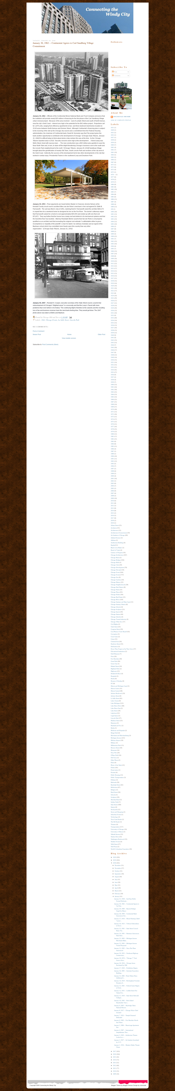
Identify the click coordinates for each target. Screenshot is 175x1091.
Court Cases (114, 636)
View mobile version (69, 338)
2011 (112, 503)
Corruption (114, 634)
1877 (112, 177)
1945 (112, 347)
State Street (114, 804)
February (117, 893)
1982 (112, 439)
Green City (114, 663)
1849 (112, 130)
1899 (112, 234)
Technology (114, 817)
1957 (112, 377)
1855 (112, 135)
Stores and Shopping (117, 812)
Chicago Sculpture (116, 609)
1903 (112, 244)
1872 (112, 167)
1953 (112, 367)
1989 (112, 453)
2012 (112, 505)
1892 (112, 216)
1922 (112, 290)
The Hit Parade (115, 822)
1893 (112, 219)
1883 (112, 192)
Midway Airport (115, 740)
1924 (112, 295)
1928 (112, 305)
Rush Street (114, 792)
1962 (43, 320)
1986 (112, 449)
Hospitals (113, 676)
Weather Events (115, 841)
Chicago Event (115, 572)
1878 (112, 179)
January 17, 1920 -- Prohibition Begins (125, 968)
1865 (112, 157)
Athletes (113, 540)
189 (112, 209)
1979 (112, 431)
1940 (112, 335)
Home (69, 334)
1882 (112, 189)
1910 (112, 261)
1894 (112, 221)
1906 (112, 251)
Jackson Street (115, 696)
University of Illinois (117, 831)
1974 (112, 419)
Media (113, 728)
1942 (112, 340)
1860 (112, 145)
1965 (112, 397)
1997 (112, 468)
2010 (112, 500)
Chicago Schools (116, 607)
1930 (112, 310)
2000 (112, 476)
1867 (112, 162)
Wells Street (114, 844)
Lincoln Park (74, 320)
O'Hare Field (114, 755)
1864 (112, 155)
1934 (112, 320)
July (116, 879)
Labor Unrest (115, 701)
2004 (112, 486)
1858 (112, 140)
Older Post (101, 334)
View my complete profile (121, 120)
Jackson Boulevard (116, 693)
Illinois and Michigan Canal (119, 686)
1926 (112, 300)
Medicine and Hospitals (118, 730)
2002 (112, 481)
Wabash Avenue (115, 834)
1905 (112, 248)
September (118, 874)
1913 (112, 268)
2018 (112, 520)
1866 (112, 159)
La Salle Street (63, 320)
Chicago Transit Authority (118, 619)
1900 (112, 236)
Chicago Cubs (115, 565)
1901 (112, 239)
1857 (112, 137)
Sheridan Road (115, 799)
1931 (112, 313)
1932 (112, 315)
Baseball (113, 545)
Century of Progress (117, 552)
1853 (112, 132)
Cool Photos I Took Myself (119, 631)
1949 (112, 357)
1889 (112, 206)
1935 (112, 323)
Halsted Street (115, 666)
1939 (112, 332)
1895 (112, 224)
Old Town (114, 757)
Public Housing (115, 775)
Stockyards (114, 809)
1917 (112, 278)
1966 (112, 399)
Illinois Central (115, 691)
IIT (112, 683)
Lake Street (114, 710)
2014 (112, 510)
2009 (112, 498)
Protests (113, 772)
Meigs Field (114, 733)
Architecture (114, 530)
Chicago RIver (115, 599)
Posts (115, 72)
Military (113, 743)
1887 (112, 202)
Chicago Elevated (116, 570)
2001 (112, 478)
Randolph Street (115, 785)
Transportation (115, 827)
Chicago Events (51, 320)
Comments (117, 75)
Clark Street (114, 627)
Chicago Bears (115, 557)
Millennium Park (116, 745)
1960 (112, 384)
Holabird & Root (116, 673)
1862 (112, 150)
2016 (112, 515)
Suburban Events (116, 814)
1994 (112, 466)
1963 (112, 392)
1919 (112, 283)
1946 (112, 350)
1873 (112, 169)
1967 (112, 402)
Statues (113, 807)
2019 (112, 523)
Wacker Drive (115, 837)
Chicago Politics (115, 594)
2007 (112, 493)
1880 (112, 184)
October (117, 871)
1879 (112, 182)
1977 (112, 426)
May (116, 885)
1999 (112, 473)
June (116, 882)
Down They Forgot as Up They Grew (122, 649)
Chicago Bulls (115, 562)
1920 (112, 285)
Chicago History (115, 582)
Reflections (114, 787)
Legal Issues (114, 715)
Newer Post (37, 334)
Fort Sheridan (115, 659)
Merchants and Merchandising (120, 735)
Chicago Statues (115, 614)
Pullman (113, 780)
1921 (112, 288)
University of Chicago (117, 829)
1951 (112, 362)
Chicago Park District (117, 587)
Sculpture (113, 797)
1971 (112, 412)
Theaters (113, 824)
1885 (112, 197)
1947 (112, 352)
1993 (112, 463)
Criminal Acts (115, 641)
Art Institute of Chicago (118, 535)
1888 (112, 204)
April (116, 888)
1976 (112, 424)
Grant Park (114, 661)
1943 (112, 342)
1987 (112, 451)
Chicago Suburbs (116, 617)
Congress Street (115, 629)
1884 (112, 194)
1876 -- (113, 174)
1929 (112, 308)
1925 (112, 298)
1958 (112, 379)
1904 (112, 246)
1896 (112, 226)
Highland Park (115, 668)
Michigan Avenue (116, 738)
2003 (112, 483)
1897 (112, 229)
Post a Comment (38, 331)
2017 (112, 518)
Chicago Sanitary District (118, 604)
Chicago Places (115, 592)
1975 (112, 421)
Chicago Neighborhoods (118, 584)
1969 (112, 407)
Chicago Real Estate (116, 597)
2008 (112, 495)
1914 (112, 271)
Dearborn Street (115, 644)
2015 (112, 513)
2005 (112, 488)
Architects (114, 528)
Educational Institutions (118, 651)
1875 (112, 172)
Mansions (113, 723)
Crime (112, 639)
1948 (112, 355)
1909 (112, 258)
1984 (112, 444)
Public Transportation (117, 777)
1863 (112, 152)
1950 (112, 360)
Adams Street (115, 525)
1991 (112, 459)
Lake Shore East (115, 708)
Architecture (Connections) (119, 533)
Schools (113, 795)
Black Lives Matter (116, 547)
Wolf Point (114, 846)
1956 (112, 374)
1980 (112, 434)
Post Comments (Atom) (50, 344)
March (117, 891)
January (117, 896)
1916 (112, 276)
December (118, 865)
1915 (112, 273)
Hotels (113, 678)
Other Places (114, 760)
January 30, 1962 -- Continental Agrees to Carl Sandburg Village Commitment (63, 44)
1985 (112, 446)
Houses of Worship (116, 681)
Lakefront (114, 713)
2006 (112, 491)
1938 (112, 330)
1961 (112, 387)
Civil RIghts (114, 624)
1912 (112, 266)
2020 (114, 857)
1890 (112, 211)
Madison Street (115, 720)
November (118, 868)
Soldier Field (114, 802)
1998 (112, 471)
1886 (112, 199)
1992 (112, 461)
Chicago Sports (115, 612)
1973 (112, 416)
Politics (113, 767)
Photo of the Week (116, 765)
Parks (112, 762)
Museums (113, 750)
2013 (112, 508)
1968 (112, 404)
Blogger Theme (116, 1085)
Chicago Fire (114, 577)
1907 (112, 253)
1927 (112, 303)
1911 (112, 263)
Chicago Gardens (116, 580)
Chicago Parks (115, 589)
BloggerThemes (128, 1085)
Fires (112, 656)
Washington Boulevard (117, 839)
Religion (113, 790)
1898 (112, 231)
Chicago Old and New (121, 116)
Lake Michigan (115, 703)
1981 (112, 436)
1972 (112, 414)
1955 (112, 372)
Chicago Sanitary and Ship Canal (120, 602)
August (117, 876)
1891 (112, 214)
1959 (112, 382)
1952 (112, 365)
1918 (112, 281)
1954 (112, 370)
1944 (112, 345)
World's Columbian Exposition (120, 849)
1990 (112, 456)
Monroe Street (115, 748)
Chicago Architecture (117, 555)
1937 (112, 327)
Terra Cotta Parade (116, 819)
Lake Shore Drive (116, 706)
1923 (112, 293)
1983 (112, 441)
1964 (112, 394)
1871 (112, 164)
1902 (112, 241)
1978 (112, 429)
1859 (112, 142)
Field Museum (115, 654)
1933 (112, 318)
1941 (112, 337)
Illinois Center (115, 688)
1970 (112, 409)
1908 (112, 256)
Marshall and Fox (116, 725)
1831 (112, 127)
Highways (114, 671)
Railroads (113, 782)
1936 (112, 325)
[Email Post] (70, 317)
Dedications (114, 646)
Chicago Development (117, 567)
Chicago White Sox (116, 622)
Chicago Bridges (116, 560)
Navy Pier (114, 752)
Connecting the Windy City (48, 1085)
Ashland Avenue (115, 538)
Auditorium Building (117, 542)
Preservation (114, 770)
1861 (112, 147)
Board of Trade (115, 550)
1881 (112, 187)
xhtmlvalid (143, 1085)
